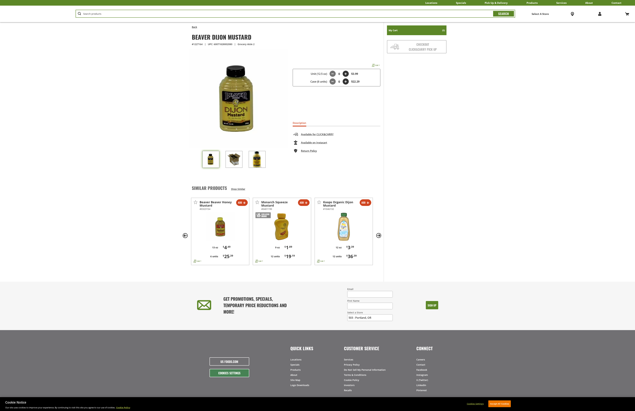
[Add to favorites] (195, 202)
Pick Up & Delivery (496, 2)
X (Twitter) (422, 380)
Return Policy (309, 150)
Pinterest (421, 390)
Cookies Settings (229, 372)
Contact (616, 2)
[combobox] (295, 14)
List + (377, 65)
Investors (349, 385)
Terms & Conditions (355, 374)
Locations (431, 2)
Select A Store (540, 14)
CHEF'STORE (31, 14)
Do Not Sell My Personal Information (365, 369)
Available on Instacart (314, 142)
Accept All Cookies (499, 403)
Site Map (295, 380)
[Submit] (503, 14)
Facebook (421, 369)
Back (194, 27)
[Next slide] (379, 236)
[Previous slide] (185, 236)
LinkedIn (421, 385)
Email (350, 289)
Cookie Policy (351, 380)
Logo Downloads (299, 385)
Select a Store (355, 312)
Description (299, 123)
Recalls (348, 390)
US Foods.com (229, 361)
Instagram (422, 374)
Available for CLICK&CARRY (317, 134)
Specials (461, 2)
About (589, 2)
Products (532, 2)
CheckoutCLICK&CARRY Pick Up (423, 47)
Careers (420, 359)
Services (561, 2)
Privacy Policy (352, 364)
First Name (353, 300)
